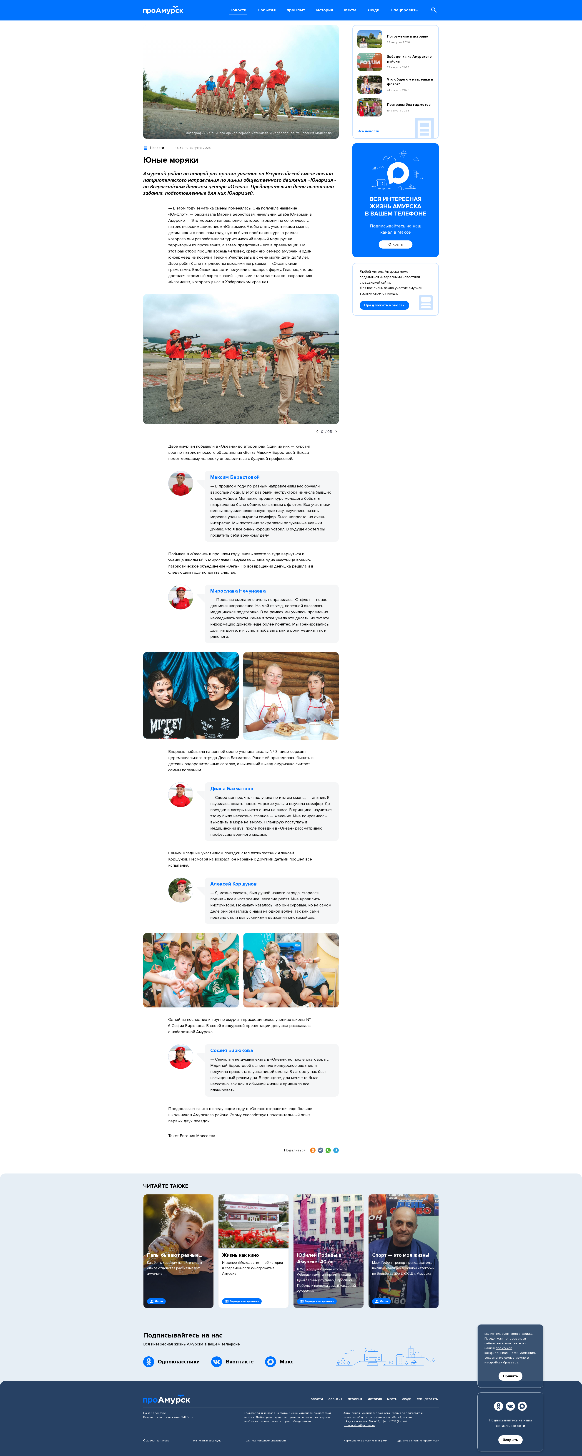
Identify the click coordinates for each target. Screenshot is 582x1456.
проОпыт (355, 1399)
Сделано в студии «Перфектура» (417, 1440)
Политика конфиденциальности (264, 1440)
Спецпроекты (427, 1399)
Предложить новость (384, 305)
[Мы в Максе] (522, 1406)
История (375, 1399)
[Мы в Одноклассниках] (498, 1406)
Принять (510, 1376)
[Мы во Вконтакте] (510, 1406)
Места (391, 1399)
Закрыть (510, 1440)
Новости (316, 1399)
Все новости (368, 131)
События (335, 1399)
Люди (406, 1399)
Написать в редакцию (207, 1440)
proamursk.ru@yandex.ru (359, 1425)
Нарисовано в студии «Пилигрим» (365, 1440)
